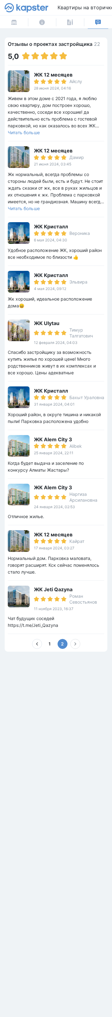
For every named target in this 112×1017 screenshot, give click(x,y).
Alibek (75, 446)
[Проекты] (14, 22)
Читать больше (24, 132)
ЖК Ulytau (46, 323)
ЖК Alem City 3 (53, 439)
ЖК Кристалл (51, 226)
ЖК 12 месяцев (53, 75)
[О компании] (42, 22)
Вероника (79, 233)
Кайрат (76, 541)
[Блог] (70, 22)
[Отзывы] (98, 22)
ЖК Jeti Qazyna (53, 589)
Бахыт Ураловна (86, 397)
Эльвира (78, 281)
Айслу (75, 81)
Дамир (76, 157)
